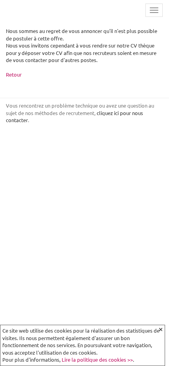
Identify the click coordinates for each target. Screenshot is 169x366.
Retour (14, 74)
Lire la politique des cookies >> (97, 359)
